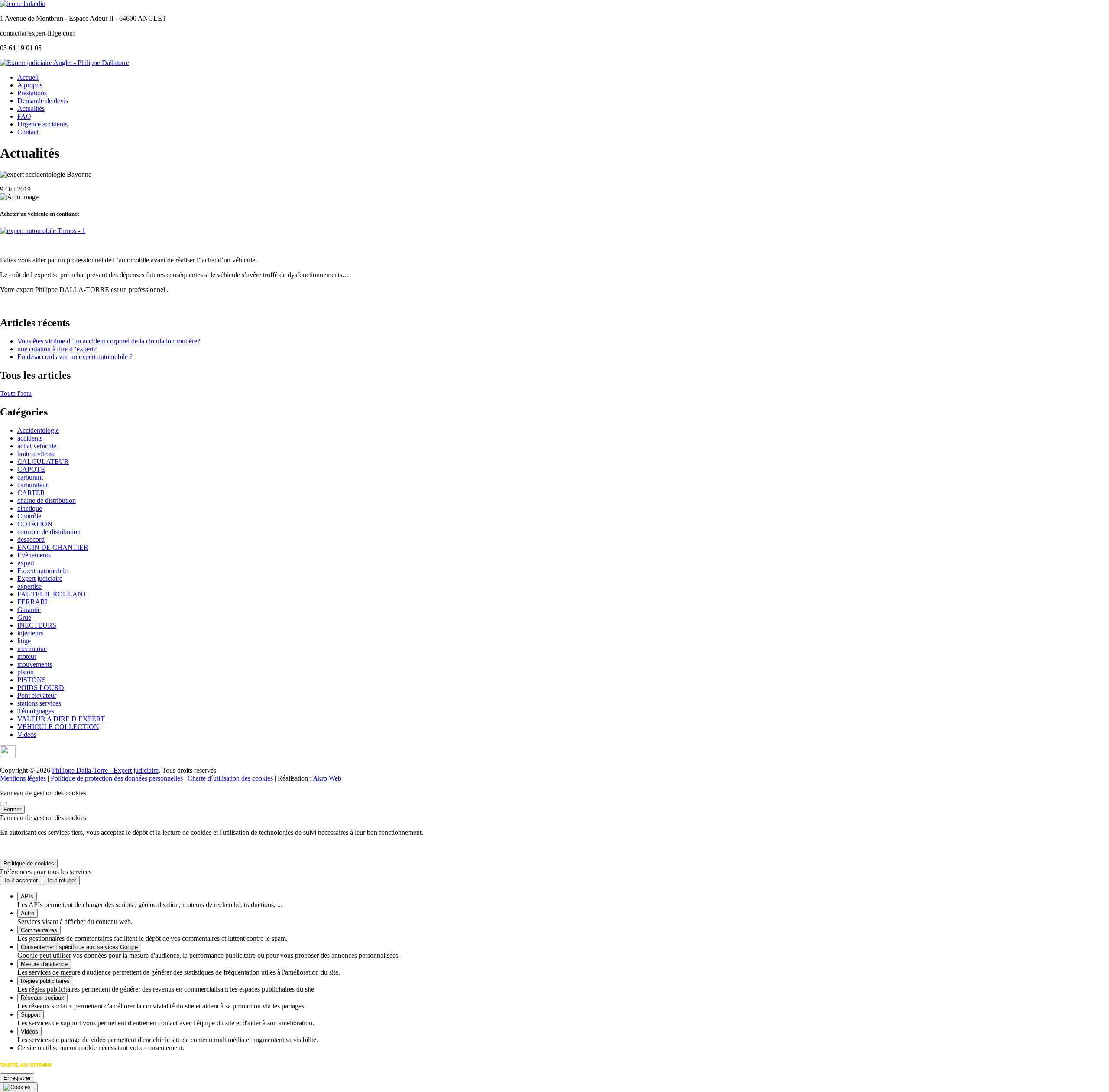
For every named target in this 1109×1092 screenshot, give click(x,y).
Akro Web (327, 778)
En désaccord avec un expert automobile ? (75, 356)
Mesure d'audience (44, 964)
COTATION (34, 524)
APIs (27, 896)
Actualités (31, 108)
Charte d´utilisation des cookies (230, 778)
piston (25, 672)
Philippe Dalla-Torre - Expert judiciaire (105, 770)
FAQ (24, 116)
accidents (29, 438)
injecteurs (30, 633)
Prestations (32, 93)
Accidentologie (38, 430)
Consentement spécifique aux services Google (79, 947)
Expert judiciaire (39, 578)
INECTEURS (36, 625)
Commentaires (39, 930)
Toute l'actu (16, 393)
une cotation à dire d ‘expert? (57, 349)
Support (30, 1014)
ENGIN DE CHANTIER (52, 547)
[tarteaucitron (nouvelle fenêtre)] (26, 1069)
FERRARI (32, 602)
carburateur (32, 485)
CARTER (31, 492)
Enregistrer (17, 1078)
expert (25, 563)
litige (24, 641)
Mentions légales (23, 778)
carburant (30, 477)
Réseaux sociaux (42, 998)
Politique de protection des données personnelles (117, 778)
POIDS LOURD (40, 687)
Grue (24, 617)
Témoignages (35, 711)
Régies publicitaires (45, 981)
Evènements (34, 555)
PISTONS (31, 680)
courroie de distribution (49, 531)
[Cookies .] (19, 1087)
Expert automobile (42, 570)
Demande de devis (42, 100)
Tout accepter (20, 880)
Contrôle (29, 516)
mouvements (34, 664)
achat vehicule (36, 446)
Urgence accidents (42, 124)
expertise (29, 586)
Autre (27, 913)
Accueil (28, 77)
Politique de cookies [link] (28, 863)
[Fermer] (3, 803)
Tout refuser (61, 880)
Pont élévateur (36, 695)
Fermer (12, 809)
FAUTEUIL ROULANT (52, 594)
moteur (26, 656)
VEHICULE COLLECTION (58, 726)
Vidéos (26, 734)
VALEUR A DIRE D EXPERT (61, 719)
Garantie (29, 609)
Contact (28, 132)
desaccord (31, 539)
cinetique (29, 508)
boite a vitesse (36, 453)
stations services (39, 703)
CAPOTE (31, 469)
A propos (29, 85)
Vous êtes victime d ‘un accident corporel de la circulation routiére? (108, 341)
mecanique (32, 648)
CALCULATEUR (43, 461)
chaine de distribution (46, 500)
